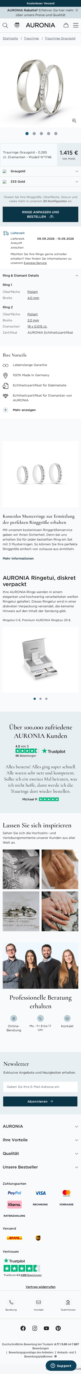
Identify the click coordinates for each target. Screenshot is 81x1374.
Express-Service (35, 263)
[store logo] (40, 26)
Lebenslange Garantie (40, 3)
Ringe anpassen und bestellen (40, 214)
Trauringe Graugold (60, 38)
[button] (74, 120)
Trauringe (31, 38)
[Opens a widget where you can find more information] (60, 1366)
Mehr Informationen (18, 558)
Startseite (10, 38)
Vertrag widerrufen (41, 1287)
